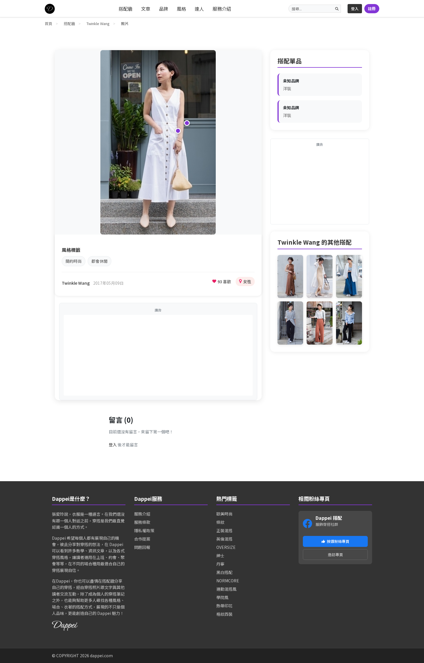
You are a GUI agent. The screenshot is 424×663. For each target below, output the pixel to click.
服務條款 (142, 522)
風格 (181, 8)
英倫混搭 (224, 539)
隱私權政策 (144, 530)
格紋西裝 (224, 614)
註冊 (372, 8)
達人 (199, 8)
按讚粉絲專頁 (338, 541)
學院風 (222, 597)
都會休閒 (99, 261)
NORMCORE (227, 580)
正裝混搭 (224, 530)
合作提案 (142, 539)
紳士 (220, 555)
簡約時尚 (73, 261)
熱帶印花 (224, 606)
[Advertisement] (158, 355)
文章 (145, 8)
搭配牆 (125, 8)
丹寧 (220, 564)
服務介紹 (222, 8)
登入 (355, 8)
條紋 (220, 522)
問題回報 (142, 547)
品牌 (163, 8)
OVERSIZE (226, 547)
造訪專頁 (335, 554)
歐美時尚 (224, 514)
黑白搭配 (224, 572)
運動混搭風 (226, 589)
